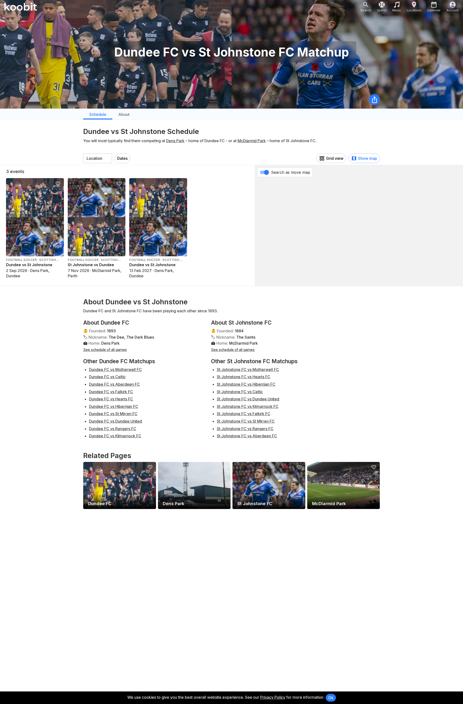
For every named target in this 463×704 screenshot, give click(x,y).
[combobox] (97, 158)
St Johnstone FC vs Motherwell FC (248, 369)
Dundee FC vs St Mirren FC (113, 413)
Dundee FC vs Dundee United (115, 421)
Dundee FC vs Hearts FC (111, 399)
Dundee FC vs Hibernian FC (113, 406)
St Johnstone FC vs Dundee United (248, 399)
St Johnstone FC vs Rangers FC (245, 428)
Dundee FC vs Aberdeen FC (114, 384)
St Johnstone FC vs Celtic (240, 391)
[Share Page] (374, 99)
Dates (122, 158)
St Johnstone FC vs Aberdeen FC (247, 435)
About (123, 114)
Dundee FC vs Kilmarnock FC (115, 435)
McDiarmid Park (252, 140)
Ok (331, 697)
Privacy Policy (272, 697)
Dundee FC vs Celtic (107, 376)
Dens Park (175, 140)
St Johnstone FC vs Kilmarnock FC (248, 406)
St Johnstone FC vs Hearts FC (243, 376)
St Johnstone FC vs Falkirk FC (243, 413)
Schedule (97, 114)
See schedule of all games (105, 350)
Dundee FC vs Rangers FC (112, 428)
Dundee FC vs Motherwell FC (115, 369)
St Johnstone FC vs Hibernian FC (246, 384)
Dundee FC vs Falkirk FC (111, 391)
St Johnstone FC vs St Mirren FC (246, 421)
